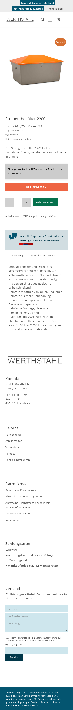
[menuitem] (37, 3)
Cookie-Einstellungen (17, 460)
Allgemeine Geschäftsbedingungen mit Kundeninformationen (27, 505)
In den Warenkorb (45, 202)
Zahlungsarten (13, 441)
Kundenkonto (56, 8)
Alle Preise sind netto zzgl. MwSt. (24, 496)
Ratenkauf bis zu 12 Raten (28, 8)
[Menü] (50, 20)
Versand (14, 134)
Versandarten (13, 447)
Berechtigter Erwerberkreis (20, 490)
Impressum (12, 520)
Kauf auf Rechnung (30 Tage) (37, 2)
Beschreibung (16, 255)
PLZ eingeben (36, 187)
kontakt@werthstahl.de (19, 384)
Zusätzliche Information (43, 255)
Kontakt (10, 453)
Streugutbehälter (47, 216)
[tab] (16, 255)
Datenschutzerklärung (18, 513)
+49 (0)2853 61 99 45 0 (17, 388)
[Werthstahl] (30, 19)
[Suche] (41, 20)
